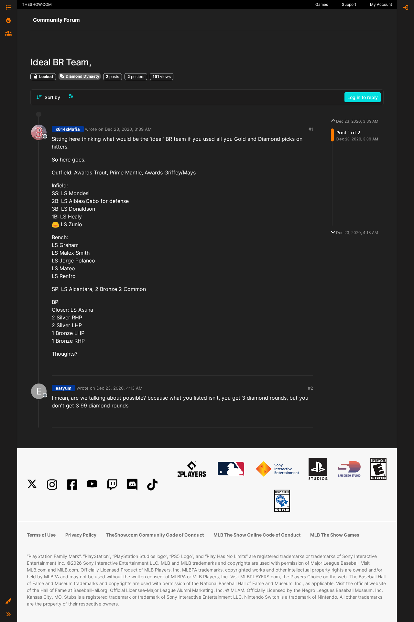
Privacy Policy (80, 535)
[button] (8, 601)
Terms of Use (41, 535)
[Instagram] (52, 485)
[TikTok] (152, 485)
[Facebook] (72, 485)
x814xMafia (68, 129)
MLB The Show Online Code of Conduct (256, 535)
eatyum (63, 388)
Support (349, 4)
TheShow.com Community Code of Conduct (155, 535)
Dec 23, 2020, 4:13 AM (119, 388)
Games (321, 4)
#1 (311, 129)
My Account (381, 4)
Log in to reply (362, 97)
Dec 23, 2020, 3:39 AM (128, 129)
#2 (310, 388)
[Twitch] (112, 485)
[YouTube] (92, 485)
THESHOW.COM (37, 4)
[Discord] (132, 485)
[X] (32, 485)
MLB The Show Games (334, 535)
